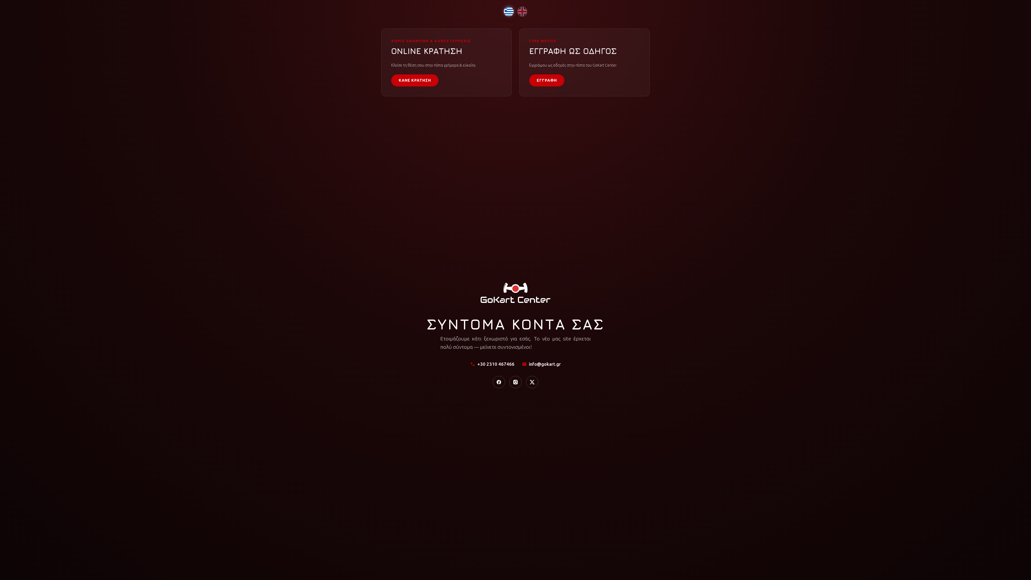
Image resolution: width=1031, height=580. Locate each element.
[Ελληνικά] (508, 11)
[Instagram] (515, 382)
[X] (532, 382)
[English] (522, 11)
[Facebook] (499, 382)
